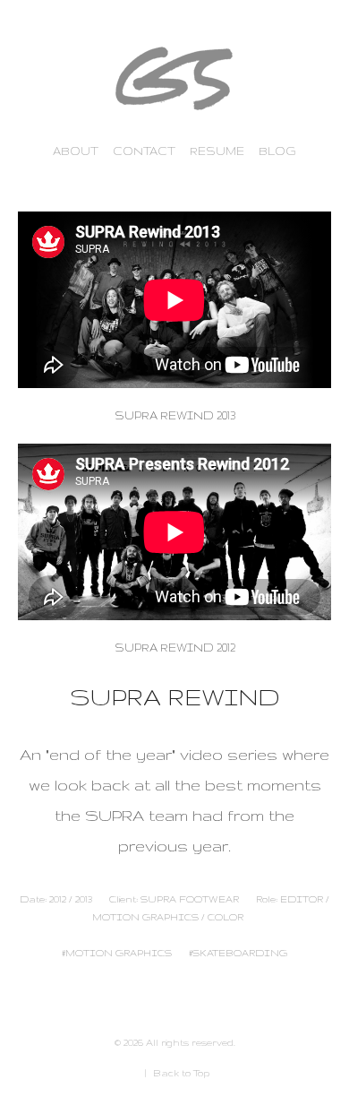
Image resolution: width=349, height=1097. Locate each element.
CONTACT (144, 151)
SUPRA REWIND (175, 697)
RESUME (217, 151)
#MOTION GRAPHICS (117, 952)
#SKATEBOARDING (238, 952)
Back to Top (181, 1072)
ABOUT (75, 151)
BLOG (277, 151)
